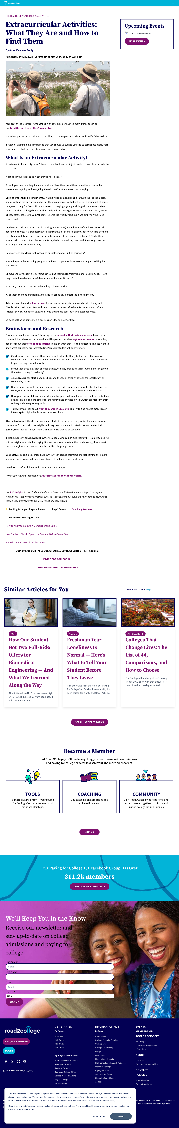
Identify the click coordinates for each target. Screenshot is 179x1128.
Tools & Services (147, 1036)
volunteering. (37, 303)
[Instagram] (18, 1061)
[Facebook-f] (6, 1061)
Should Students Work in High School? (25, 542)
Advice (73, 633)
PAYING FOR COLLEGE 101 (57, 559)
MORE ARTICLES (136, 589)
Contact (142, 1070)
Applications (135, 633)
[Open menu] (173, 3)
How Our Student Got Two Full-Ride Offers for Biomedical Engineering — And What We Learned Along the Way (31, 662)
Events (141, 1026)
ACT (13, 633)
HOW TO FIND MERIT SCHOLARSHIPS (57, 567)
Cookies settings (98, 1116)
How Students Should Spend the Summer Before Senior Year (37, 534)
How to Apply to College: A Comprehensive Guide (31, 525)
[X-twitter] (12, 1061)
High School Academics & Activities (27, 16)
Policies (141, 1074)
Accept (121, 1116)
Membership (144, 1031)
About (140, 1054)
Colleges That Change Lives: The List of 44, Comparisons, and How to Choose (146, 655)
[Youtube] (25, 1061)
